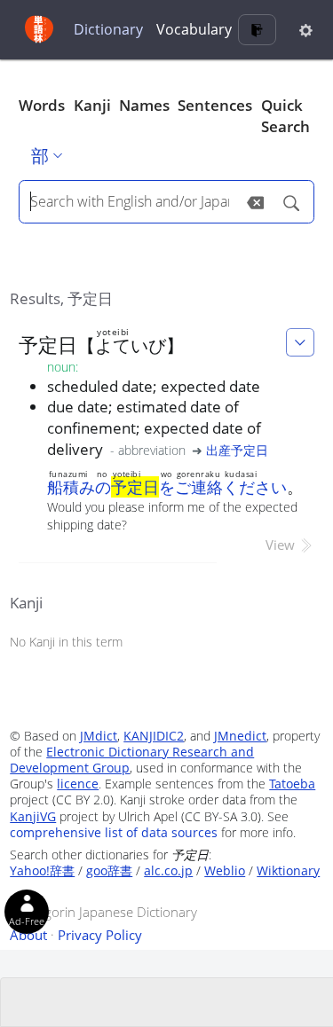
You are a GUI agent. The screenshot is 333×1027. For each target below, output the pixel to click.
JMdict (98, 735)
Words (42, 105)
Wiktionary (288, 870)
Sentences (215, 105)
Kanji (92, 105)
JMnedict (240, 735)
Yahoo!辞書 (42, 870)
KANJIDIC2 (153, 735)
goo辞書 (109, 870)
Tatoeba (292, 783)
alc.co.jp (168, 870)
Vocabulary (194, 29)
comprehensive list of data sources (114, 832)
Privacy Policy (100, 935)
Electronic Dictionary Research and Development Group (132, 759)
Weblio (224, 870)
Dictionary (108, 29)
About (28, 935)
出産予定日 (237, 450)
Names (144, 105)
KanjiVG (33, 816)
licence (78, 783)
